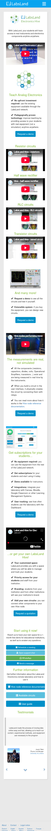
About (4, 825)
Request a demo (25, 133)
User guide (26, 703)
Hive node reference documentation (26, 405)
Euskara (29, 829)
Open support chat (26, 652)
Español (21, 829)
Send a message (26, 663)
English (13, 829)
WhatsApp (26, 658)
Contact (13, 825)
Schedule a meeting (26, 647)
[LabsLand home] (17, 3)
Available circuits (26, 695)
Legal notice (25, 825)
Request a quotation (26, 613)
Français (38, 829)
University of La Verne (37, 753)
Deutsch (4, 829)
